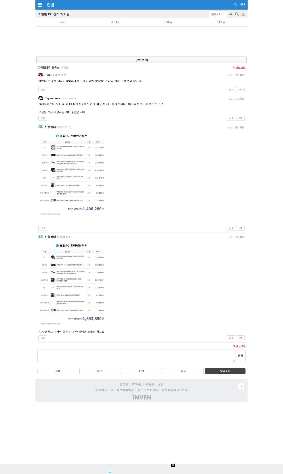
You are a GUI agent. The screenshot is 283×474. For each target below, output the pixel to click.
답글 (43, 89)
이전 (141, 371)
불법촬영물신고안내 (175, 390)
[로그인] (235, 4)
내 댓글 (115, 22)
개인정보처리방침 (122, 390)
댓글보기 (225, 371)
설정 (161, 384)
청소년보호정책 (148, 390)
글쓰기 (243, 14)
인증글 (221, 22)
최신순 (65, 67)
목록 (57, 371)
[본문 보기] (142, 60)
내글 (62, 22)
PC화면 (137, 384)
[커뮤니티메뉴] (39, 4)
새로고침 (241, 67)
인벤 (50, 5)
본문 (99, 371)
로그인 (124, 384)
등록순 (55, 67)
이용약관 (101, 390)
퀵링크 (149, 384)
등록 (240, 355)
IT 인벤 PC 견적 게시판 (53, 14)
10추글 (168, 22)
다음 (183, 371)
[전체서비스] (242, 4)
